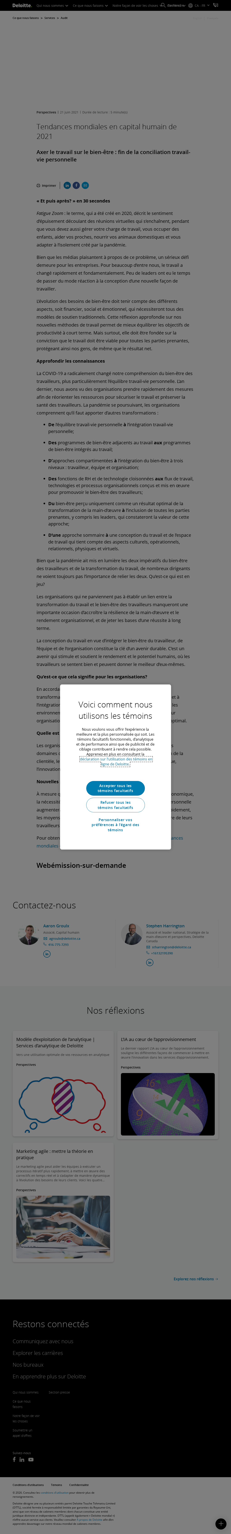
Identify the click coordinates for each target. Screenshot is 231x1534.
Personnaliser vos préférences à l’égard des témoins (115, 824)
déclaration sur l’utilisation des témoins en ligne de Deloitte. (116, 762)
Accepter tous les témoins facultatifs (115, 788)
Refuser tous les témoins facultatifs (115, 805)
